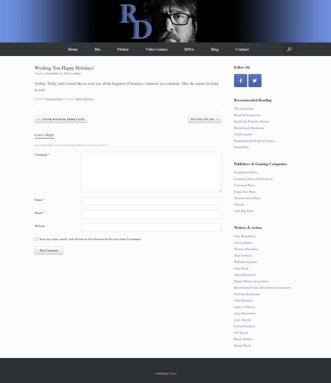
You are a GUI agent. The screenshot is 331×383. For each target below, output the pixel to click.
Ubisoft (239, 204)
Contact (242, 49)
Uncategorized (54, 98)
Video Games (156, 49)
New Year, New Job (205, 119)
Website (40, 226)
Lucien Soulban (244, 326)
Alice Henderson (245, 274)
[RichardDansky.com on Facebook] (240, 80)
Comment (42, 154)
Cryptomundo (243, 134)
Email (40, 213)
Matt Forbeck (243, 255)
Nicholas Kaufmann (247, 294)
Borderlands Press (245, 172)
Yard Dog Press (244, 211)
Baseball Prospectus (247, 115)
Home (73, 49)
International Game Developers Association (262, 287)
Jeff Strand (241, 332)
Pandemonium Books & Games (254, 141)
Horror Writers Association (251, 281)
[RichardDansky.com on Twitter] (254, 80)
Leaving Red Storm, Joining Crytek (60, 119)
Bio (97, 49)
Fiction (123, 49)
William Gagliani (245, 262)
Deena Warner (243, 339)
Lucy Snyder (242, 320)
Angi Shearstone (245, 313)
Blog (215, 49)
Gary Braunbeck (244, 236)
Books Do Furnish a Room (251, 121)
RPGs (189, 49)
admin (77, 73)
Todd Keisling (243, 300)
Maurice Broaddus (246, 249)
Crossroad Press (244, 185)
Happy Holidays (85, 98)
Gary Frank (241, 268)
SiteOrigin (162, 373)
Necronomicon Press (247, 198)
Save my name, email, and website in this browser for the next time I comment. (90, 239)
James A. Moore (244, 307)
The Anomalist (243, 108)
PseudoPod (241, 147)
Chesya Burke (243, 242)
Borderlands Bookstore (249, 128)
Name (40, 199)
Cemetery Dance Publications (253, 179)
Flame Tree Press (245, 191)
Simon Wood (242, 345)
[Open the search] (289, 49)
